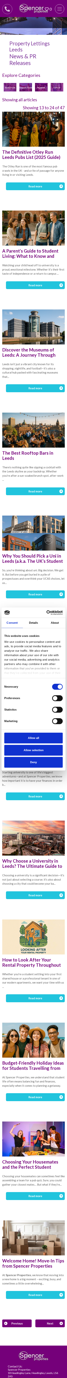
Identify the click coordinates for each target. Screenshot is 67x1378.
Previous (17, 1323)
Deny (33, 762)
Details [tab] (33, 622)
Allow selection (34, 750)
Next (50, 1323)
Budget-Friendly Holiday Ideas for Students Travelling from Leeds (33, 1068)
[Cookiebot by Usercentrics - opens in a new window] (47, 612)
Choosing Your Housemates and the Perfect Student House (30, 1167)
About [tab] (55, 622)
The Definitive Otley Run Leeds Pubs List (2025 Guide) (31, 154)
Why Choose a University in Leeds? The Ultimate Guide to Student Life (32, 866)
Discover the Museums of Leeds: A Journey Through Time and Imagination (28, 355)
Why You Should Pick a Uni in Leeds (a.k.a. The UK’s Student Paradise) (32, 561)
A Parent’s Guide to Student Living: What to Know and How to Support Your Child (30, 256)
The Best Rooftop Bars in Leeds (27, 455)
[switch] (57, 698)
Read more (35, 186)
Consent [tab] (12, 622)
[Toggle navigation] (59, 9)
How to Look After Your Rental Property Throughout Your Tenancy (31, 965)
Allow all (33, 737)
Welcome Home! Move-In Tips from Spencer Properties (33, 1263)
